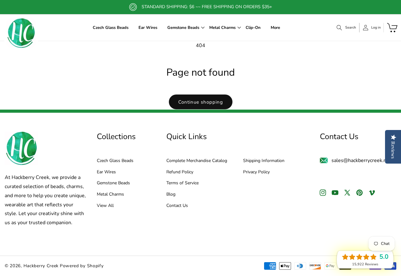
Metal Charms (110, 194)
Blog (170, 194)
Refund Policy (179, 172)
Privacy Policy (256, 172)
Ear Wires (106, 172)
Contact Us (177, 205)
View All (105, 205)
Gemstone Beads (113, 183)
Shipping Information (263, 161)
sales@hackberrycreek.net (361, 160)
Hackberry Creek (41, 266)
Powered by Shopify (82, 266)
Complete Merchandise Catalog (196, 161)
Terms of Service (182, 183)
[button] (183, 28)
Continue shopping (200, 102)
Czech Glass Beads (115, 161)
